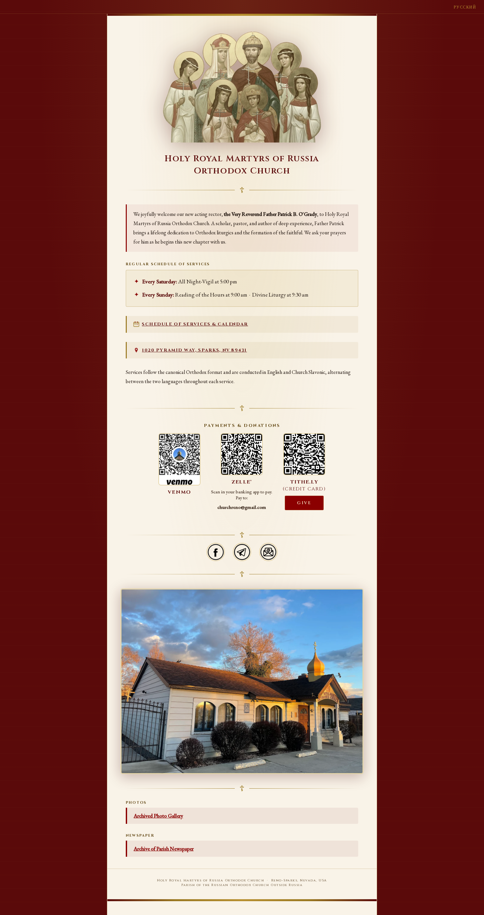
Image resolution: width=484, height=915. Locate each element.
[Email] (268, 552)
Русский (465, 7)
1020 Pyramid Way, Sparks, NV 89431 (194, 350)
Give (304, 503)
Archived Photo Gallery (158, 815)
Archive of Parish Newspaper (164, 848)
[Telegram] (242, 552)
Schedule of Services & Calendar (195, 324)
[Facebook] (215, 552)
